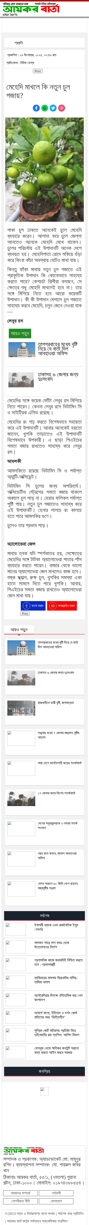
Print (38, 71)
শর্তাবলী (56, 1193)
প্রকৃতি (18, 43)
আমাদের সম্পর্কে (20, 1193)
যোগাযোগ (56, 1201)
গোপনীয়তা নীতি (20, 1201)
